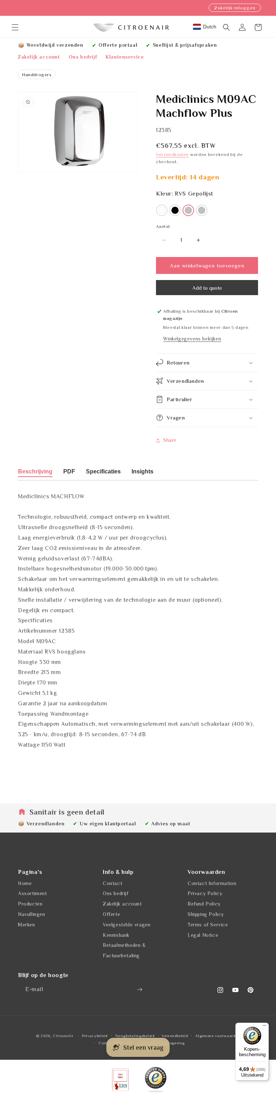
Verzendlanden (46, 823)
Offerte (111, 914)
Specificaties (103, 471)
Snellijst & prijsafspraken (185, 45)
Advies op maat (170, 823)
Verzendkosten (172, 154)
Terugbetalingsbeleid (135, 1035)
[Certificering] (155, 1080)
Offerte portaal (117, 45)
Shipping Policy (206, 914)
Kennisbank (116, 935)
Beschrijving (35, 471)
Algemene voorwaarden (217, 1035)
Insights (142, 471)
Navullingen (31, 914)
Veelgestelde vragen (126, 924)
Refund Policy (204, 904)
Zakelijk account (39, 57)
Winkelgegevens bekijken (192, 339)
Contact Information (212, 883)
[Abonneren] (139, 989)
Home (25, 883)
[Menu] (264, 1027)
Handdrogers (37, 74)
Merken (26, 924)
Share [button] (169, 440)
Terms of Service (208, 924)
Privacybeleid (95, 1035)
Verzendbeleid (175, 1035)
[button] (15, 27)
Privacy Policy (205, 893)
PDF (69, 471)
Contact (112, 883)
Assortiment (32, 893)
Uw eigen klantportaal (108, 823)
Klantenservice (125, 57)
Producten (30, 904)
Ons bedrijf (83, 57)
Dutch (209, 26)
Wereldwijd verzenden (55, 45)
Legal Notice (203, 935)
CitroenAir (63, 1035)
